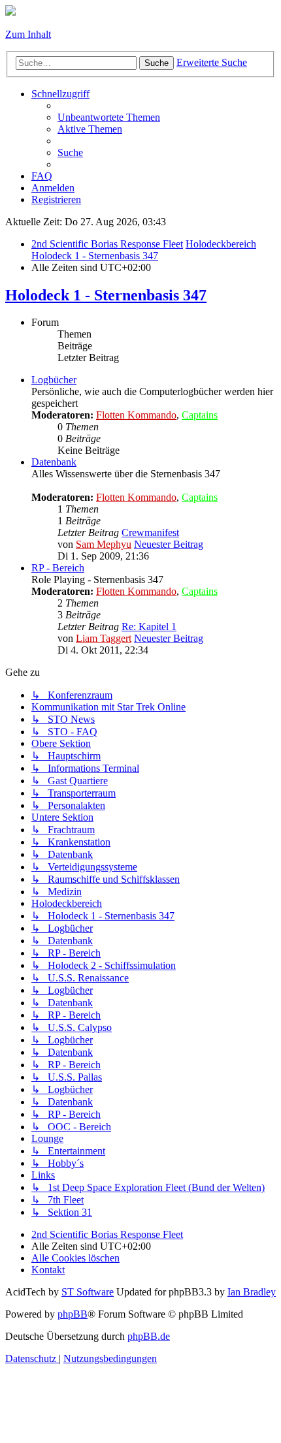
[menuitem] (109, 117)
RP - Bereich (57, 567)
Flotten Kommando (136, 414)
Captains (200, 414)
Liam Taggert (103, 638)
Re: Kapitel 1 (149, 626)
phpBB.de (148, 1336)
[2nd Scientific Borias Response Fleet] (10, 12)
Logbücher (53, 379)
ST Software (87, 1291)
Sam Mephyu (103, 544)
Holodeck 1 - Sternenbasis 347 (106, 295)
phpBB (73, 1314)
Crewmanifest (150, 532)
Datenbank (53, 462)
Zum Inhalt (28, 34)
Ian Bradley (251, 1291)
